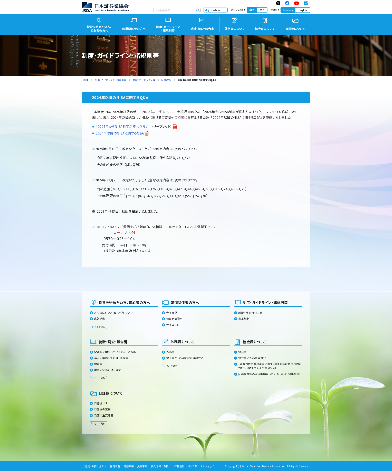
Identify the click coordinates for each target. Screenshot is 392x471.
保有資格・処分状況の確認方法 (185, 358)
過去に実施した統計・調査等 (111, 358)
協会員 (242, 352)
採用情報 (115, 466)
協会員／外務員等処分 (252, 358)
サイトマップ (207, 466)
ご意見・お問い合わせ (95, 466)
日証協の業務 (102, 409)
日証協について (110, 393)
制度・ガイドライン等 (250, 313)
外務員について (183, 341)
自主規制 (243, 319)
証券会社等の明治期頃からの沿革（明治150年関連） (269, 374)
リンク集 (192, 466)
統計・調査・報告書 (113, 341)
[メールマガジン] (306, 3)
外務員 (170, 352)
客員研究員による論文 (107, 370)
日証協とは (100, 403)
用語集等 (129, 466)
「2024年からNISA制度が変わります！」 (124, 126)
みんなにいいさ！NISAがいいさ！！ (114, 313)
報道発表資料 (174, 319)
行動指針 (179, 466)
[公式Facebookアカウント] (287, 3)
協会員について (255, 341)
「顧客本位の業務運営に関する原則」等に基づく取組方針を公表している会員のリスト (269, 366)
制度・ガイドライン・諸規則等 (265, 302)
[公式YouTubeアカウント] (296, 3)
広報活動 (99, 319)
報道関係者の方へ (185, 302)
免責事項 (142, 466)
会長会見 (171, 313)
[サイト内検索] (198, 10)
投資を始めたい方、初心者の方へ (124, 302)
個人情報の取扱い (161, 466)
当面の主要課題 (103, 415)
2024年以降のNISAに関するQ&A (120, 133)
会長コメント (173, 325)
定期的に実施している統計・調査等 (115, 352)
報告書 (98, 364)
